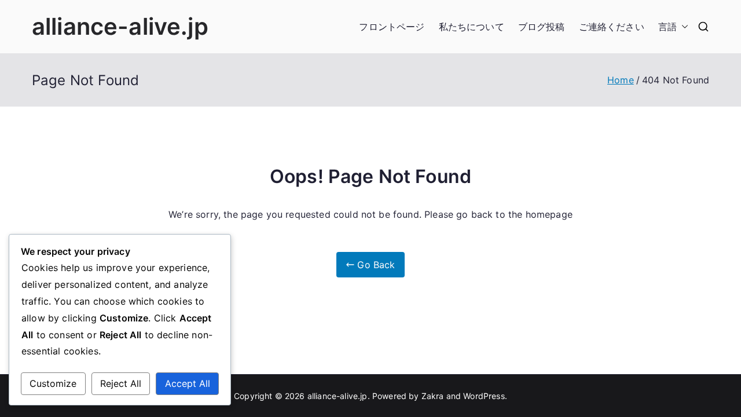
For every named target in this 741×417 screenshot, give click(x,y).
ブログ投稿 (541, 26)
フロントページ (391, 26)
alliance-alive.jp (120, 26)
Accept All (187, 383)
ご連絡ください (611, 26)
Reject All (120, 383)
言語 (667, 26)
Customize (53, 383)
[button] (682, 27)
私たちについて (471, 26)
